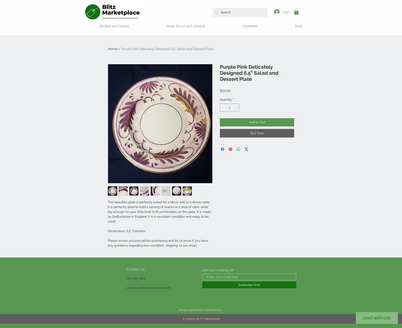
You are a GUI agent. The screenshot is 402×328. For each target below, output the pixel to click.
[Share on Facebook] (222, 149)
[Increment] (236, 108)
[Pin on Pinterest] (230, 149)
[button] (296, 11)
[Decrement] (223, 108)
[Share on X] (246, 149)
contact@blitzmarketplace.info (148, 288)
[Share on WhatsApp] (238, 149)
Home (112, 49)
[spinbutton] (229, 108)
